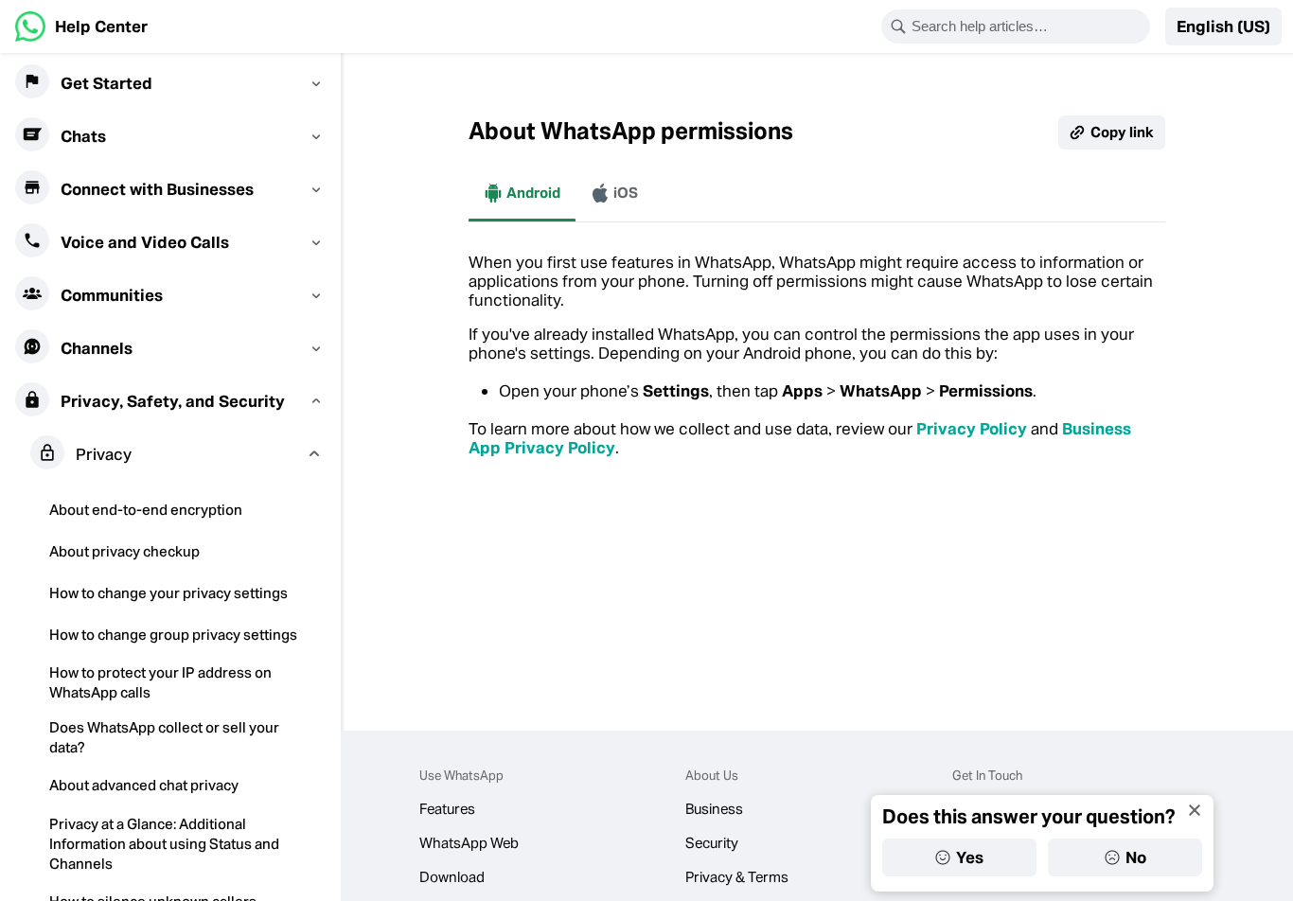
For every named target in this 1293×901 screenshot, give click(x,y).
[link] (81, 26)
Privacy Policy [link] (971, 428)
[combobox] (1028, 26)
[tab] (522, 193)
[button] (1223, 26)
